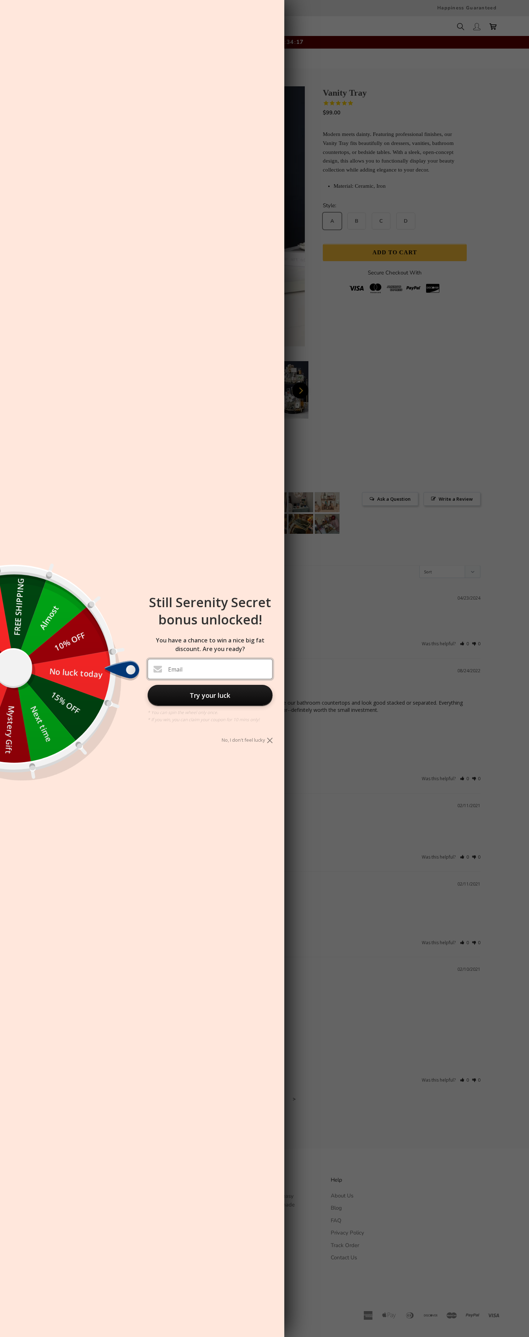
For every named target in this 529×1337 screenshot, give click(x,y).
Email (175, 669)
